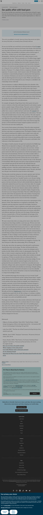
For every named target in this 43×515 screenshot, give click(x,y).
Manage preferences (5, 507)
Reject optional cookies (13, 512)
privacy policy (7, 505)
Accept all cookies (5, 512)
